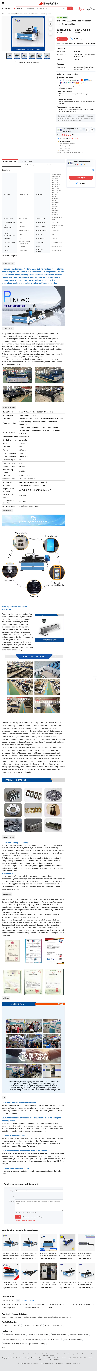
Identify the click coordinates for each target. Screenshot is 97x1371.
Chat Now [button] (77, 39)
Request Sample (90, 43)
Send (18, 1217)
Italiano (50, 1358)
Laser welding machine (8, 1308)
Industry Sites (66, 1354)
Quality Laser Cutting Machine (73, 1339)
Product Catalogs (28, 1300)
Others (50, 1308)
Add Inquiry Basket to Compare (28, 62)
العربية (69, 1358)
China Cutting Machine (59, 1335)
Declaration (68, 1363)
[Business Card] (93, 170)
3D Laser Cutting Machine (11, 1325)
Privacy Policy (76, 1363)
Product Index (87, 1354)
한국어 (74, 1358)
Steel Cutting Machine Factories (79, 1335)
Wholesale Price (57, 1354)
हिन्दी (85, 1358)
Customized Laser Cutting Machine (13, 1344)
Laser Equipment (33, 13)
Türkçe (39, 1359)
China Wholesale (46, 1354)
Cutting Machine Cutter (10, 1339)
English (15, 1358)
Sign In (59, 152)
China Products (17, 1354)
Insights (52, 1355)
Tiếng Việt (45, 1359)
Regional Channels (76, 1354)
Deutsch (56, 1358)
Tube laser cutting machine (56, 1304)
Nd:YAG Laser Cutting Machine (32, 1325)
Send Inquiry (62, 39)
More (3, 1347)
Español (21, 1358)
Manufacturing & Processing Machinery (17, 13)
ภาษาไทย (90, 1358)
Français (34, 1358)
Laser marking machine (32, 1308)
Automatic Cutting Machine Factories (14, 1335)
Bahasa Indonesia (54, 1359)
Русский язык (42, 1358)
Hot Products (7, 1354)
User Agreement (59, 1363)
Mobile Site (45, 1355)
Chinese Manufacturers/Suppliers (31, 1354)
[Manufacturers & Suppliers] (48, 3)
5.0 (75, 164)
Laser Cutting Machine (45, 13)
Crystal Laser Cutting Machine (53, 1325)
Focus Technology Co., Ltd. (36, 1363)
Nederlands (63, 1358)
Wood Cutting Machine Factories (38, 1335)
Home (3, 13)
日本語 (80, 1358)
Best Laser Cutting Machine (52, 1339)
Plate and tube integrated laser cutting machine (83, 1304)
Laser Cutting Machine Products (30, 1339)
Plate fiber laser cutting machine (34, 1304)
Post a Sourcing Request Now (25, 1220)
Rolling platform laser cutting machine (13, 1304)
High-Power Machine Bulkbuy (36, 1344)
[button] (58, 165)
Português (28, 1358)
